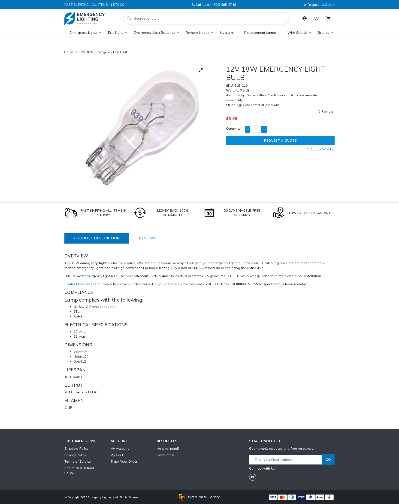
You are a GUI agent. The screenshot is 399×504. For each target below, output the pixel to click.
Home (69, 52)
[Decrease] (247, 129)
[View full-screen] (200, 70)
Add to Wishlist (322, 149)
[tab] (96, 238)
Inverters (227, 33)
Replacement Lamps (260, 33)
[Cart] (328, 18)
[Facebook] (252, 477)
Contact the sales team (83, 284)
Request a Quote (321, 5)
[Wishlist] (316, 19)
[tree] (142, 129)
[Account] (304, 18)
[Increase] (263, 129)
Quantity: (234, 128)
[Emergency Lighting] (84, 18)
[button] (83, 32)
